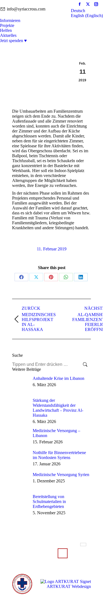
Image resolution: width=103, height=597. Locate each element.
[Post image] (20, 384)
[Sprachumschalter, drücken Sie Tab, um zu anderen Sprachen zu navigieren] (83, 544)
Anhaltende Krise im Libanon (58, 378)
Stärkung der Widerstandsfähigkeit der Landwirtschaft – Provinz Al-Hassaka (58, 408)
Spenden (63, 553)
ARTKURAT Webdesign (69, 586)
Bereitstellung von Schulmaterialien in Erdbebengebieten (49, 501)
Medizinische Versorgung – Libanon (56, 433)
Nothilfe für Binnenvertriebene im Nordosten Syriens (59, 455)
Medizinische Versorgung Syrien (61, 474)
